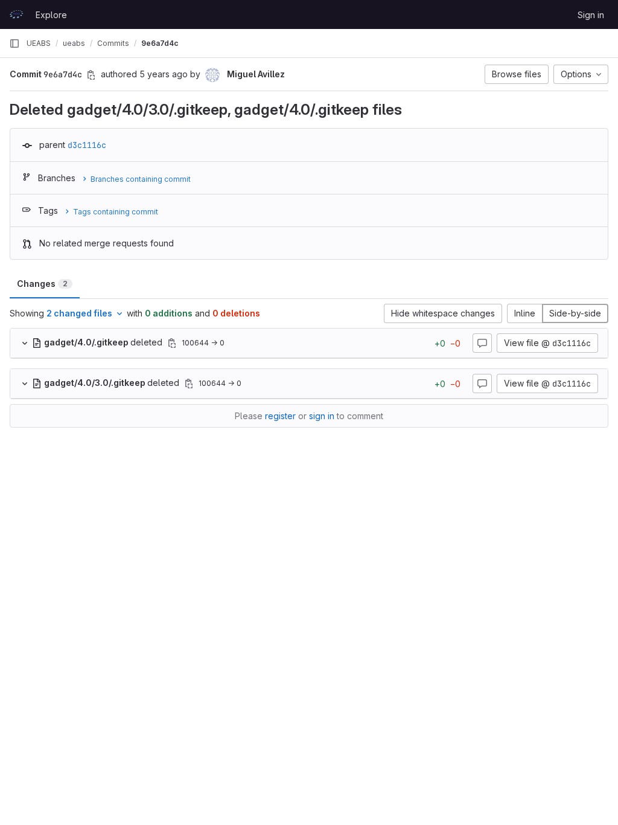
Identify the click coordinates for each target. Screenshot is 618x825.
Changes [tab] (42, 283)
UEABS (39, 43)
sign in (321, 416)
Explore (51, 15)
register (280, 416)
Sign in (591, 15)
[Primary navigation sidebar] (14, 43)
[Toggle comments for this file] (482, 343)
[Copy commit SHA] (91, 75)
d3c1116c (87, 145)
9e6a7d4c (160, 43)
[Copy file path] (172, 343)
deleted (104, 342)
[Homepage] (16, 14)
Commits (113, 43)
